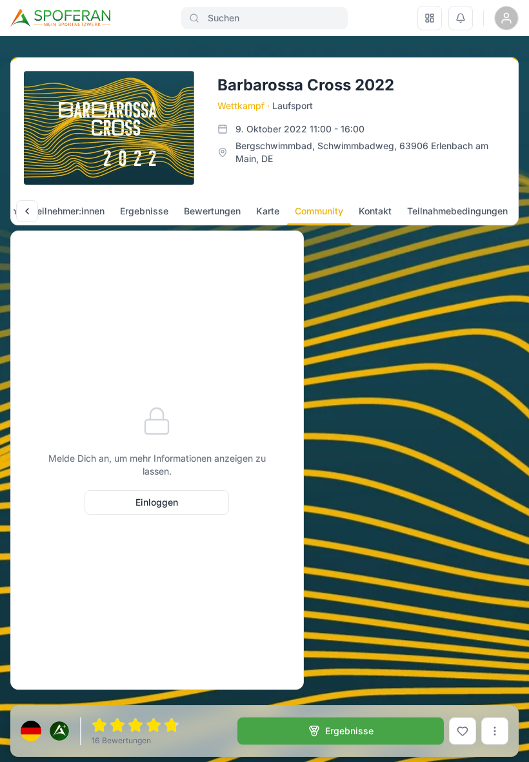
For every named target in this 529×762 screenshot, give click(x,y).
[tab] (68, 211)
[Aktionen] (494, 731)
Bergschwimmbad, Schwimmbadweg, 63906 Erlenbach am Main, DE (361, 152)
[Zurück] (27, 211)
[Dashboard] (429, 18)
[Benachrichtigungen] (460, 18)
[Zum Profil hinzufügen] (462, 731)
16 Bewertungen (121, 740)
